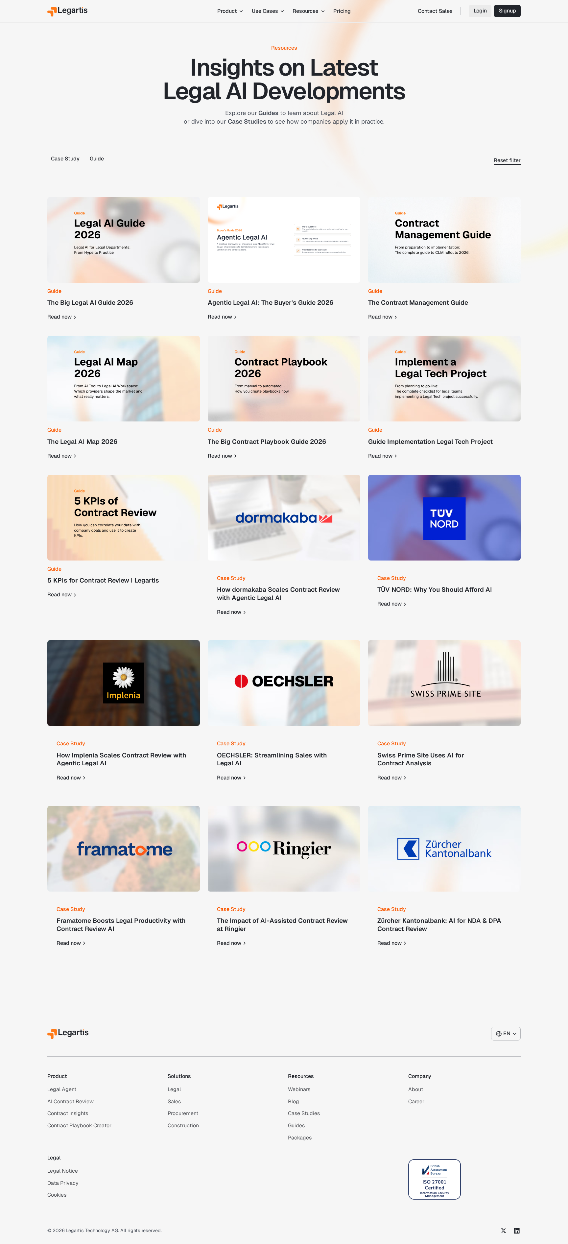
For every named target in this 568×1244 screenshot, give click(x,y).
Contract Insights (67, 1113)
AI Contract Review (70, 1101)
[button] (229, 11)
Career (416, 1101)
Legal (174, 1089)
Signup (507, 10)
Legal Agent (61, 1089)
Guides (296, 1125)
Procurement (183, 1113)
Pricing (342, 11)
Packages (300, 1137)
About (415, 1089)
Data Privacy (63, 1182)
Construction (183, 1125)
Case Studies (304, 1113)
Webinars (299, 1089)
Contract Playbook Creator (79, 1125)
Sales (174, 1101)
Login (480, 10)
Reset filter (507, 160)
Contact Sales (435, 11)
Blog (293, 1101)
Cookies (56, 1194)
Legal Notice (62, 1170)
